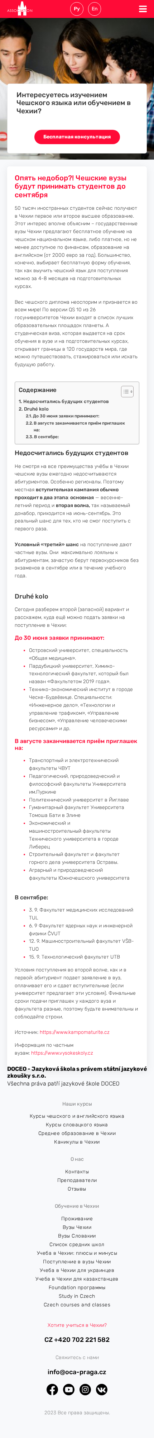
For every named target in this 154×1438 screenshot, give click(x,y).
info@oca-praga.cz (77, 1372)
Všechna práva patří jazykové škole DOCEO (63, 1083)
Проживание (77, 1219)
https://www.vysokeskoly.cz (62, 1053)
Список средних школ (77, 1244)
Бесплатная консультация (77, 137)
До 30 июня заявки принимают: (66, 415)
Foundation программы (77, 1288)
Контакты (77, 1172)
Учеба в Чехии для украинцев (77, 1270)
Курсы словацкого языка (77, 1125)
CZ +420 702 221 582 (77, 1340)
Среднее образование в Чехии (77, 1133)
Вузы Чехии (77, 1227)
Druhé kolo (37, 409)
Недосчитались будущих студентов (66, 401)
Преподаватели (77, 1180)
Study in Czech (77, 1296)
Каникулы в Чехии (77, 1142)
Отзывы (77, 1189)
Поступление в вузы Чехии (77, 1262)
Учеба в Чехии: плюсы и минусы (77, 1253)
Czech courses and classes (77, 1305)
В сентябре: (46, 436)
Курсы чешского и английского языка (77, 1116)
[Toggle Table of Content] (124, 391)
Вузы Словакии (77, 1236)
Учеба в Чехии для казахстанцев (77, 1279)
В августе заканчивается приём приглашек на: (79, 426)
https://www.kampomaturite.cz (75, 1032)
